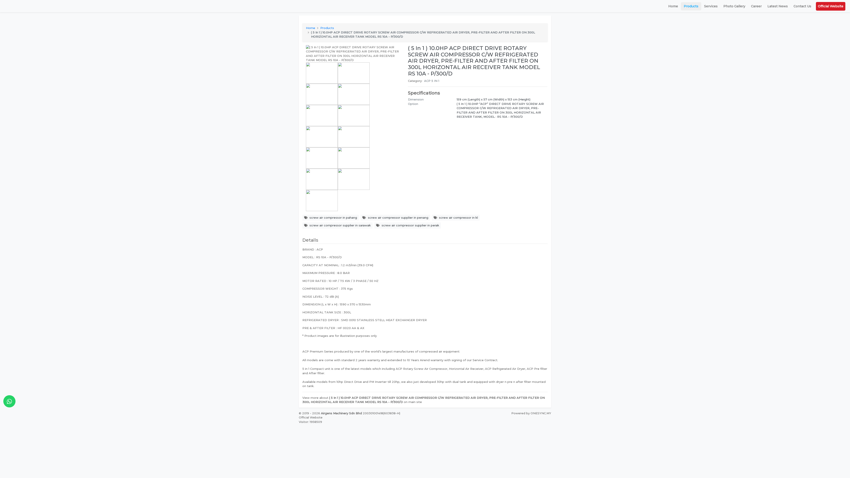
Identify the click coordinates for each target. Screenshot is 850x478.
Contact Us (802, 6)
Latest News (777, 6)
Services (711, 6)
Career (756, 6)
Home (673, 6)
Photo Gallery (734, 6)
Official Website (830, 6)
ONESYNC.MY (541, 413)
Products (691, 6)
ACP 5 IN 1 (431, 81)
